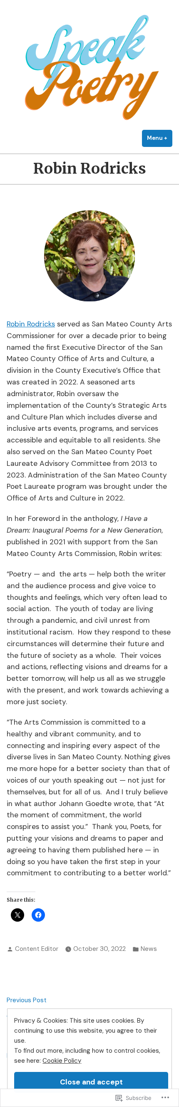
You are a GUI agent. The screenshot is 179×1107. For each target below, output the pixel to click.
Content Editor (36, 949)
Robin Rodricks (31, 324)
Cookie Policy (61, 1060)
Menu (159, 138)
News (149, 949)
